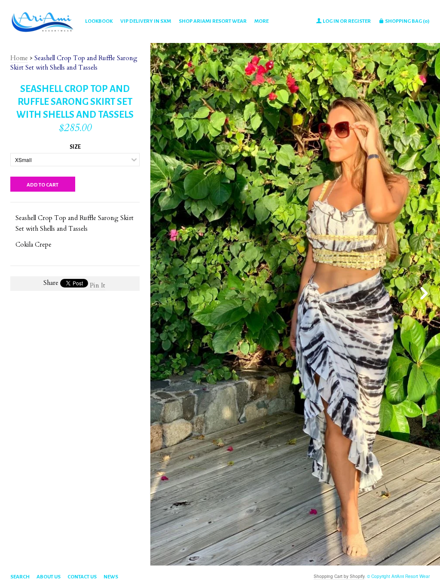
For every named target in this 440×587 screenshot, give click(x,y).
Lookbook (99, 21)
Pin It (97, 285)
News (111, 577)
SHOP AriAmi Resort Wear (213, 21)
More (261, 21)
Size (75, 147)
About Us (49, 577)
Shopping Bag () (407, 21)
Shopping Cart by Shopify (339, 576)
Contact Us (82, 577)
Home (19, 58)
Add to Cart (42, 185)
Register (359, 21)
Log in (331, 21)
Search (20, 577)
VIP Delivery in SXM (145, 21)
